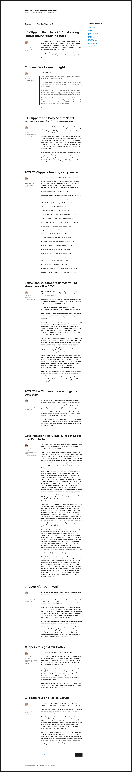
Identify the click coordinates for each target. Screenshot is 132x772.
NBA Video (90, 42)
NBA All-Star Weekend (93, 33)
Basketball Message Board (94, 26)
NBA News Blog (28, 50)
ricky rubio (31, 455)
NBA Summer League (92, 40)
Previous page (77, 756)
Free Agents (90, 29)
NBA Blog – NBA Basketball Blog (41, 10)
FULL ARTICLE (45, 107)
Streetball (90, 46)
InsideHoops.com (92, 30)
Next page (80, 756)
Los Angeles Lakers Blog (30, 81)
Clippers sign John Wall (42, 586)
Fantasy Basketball (92, 27)
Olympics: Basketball (92, 43)
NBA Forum (90, 36)
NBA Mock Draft (91, 37)
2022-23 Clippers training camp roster (52, 172)
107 (44, 754)
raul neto (27, 455)
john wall (27, 603)
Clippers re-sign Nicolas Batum (47, 697)
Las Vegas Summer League (94, 32)
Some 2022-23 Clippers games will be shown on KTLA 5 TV (51, 284)
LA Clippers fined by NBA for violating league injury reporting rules (52, 34)
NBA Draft (90, 34)
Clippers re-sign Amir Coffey (45, 647)
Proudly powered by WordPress (47, 765)
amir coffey (27, 663)
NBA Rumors (90, 39)
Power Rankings (91, 45)
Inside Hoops (28, 45)
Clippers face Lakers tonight (45, 67)
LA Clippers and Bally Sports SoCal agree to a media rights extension (49, 119)
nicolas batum (28, 714)
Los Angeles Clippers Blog (30, 49)
